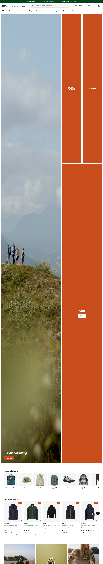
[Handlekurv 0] (99, 5)
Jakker (82, 316)
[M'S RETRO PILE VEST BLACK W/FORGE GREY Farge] (62, 530)
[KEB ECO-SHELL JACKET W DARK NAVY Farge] (82, 530)
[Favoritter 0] (94, 5)
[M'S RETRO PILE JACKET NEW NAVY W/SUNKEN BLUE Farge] (29, 530)
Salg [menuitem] (73, 11)
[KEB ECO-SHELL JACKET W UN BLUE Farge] (86, 530)
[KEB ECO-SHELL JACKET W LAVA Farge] (84, 530)
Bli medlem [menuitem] (66, 11)
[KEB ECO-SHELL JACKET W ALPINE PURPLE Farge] (91, 530)
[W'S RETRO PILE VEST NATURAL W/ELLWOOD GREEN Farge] (7, 530)
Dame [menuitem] (10, 11)
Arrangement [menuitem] (57, 11)
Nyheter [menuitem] (4, 11)
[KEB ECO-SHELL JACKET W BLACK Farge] (88, 530)
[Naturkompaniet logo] (14, 5)
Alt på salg (9, 458)
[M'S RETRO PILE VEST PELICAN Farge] (67, 530)
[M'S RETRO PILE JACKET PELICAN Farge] (31, 530)
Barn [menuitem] (24, 11)
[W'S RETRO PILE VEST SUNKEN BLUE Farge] (5, 530)
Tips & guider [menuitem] (39, 11)
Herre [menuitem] (17, 11)
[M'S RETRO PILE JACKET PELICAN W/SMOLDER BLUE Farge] (26, 530)
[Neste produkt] (98, 513)
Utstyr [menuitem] (30, 11)
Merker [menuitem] (48, 11)
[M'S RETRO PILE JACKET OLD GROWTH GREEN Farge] (24, 530)
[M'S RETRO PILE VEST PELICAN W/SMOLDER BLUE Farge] (64, 530)
